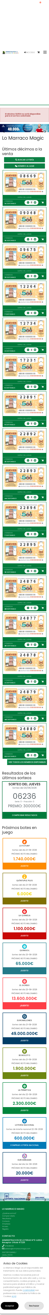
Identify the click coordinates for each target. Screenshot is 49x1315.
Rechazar (34, 1305)
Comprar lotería (8, 1216)
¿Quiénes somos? (9, 1213)
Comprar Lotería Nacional (24, 1145)
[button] (3, 131)
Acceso (30, 52)
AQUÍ (14, 1296)
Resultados (6, 1218)
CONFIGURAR (29, 1290)
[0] (39, 52)
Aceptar (9, 1305)
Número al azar (25, 166)
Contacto (6, 1221)
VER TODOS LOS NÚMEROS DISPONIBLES (27, 762)
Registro (5, 1229)
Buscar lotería (25, 159)
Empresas (6, 1224)
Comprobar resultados (24, 815)
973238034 (9, 1246)
